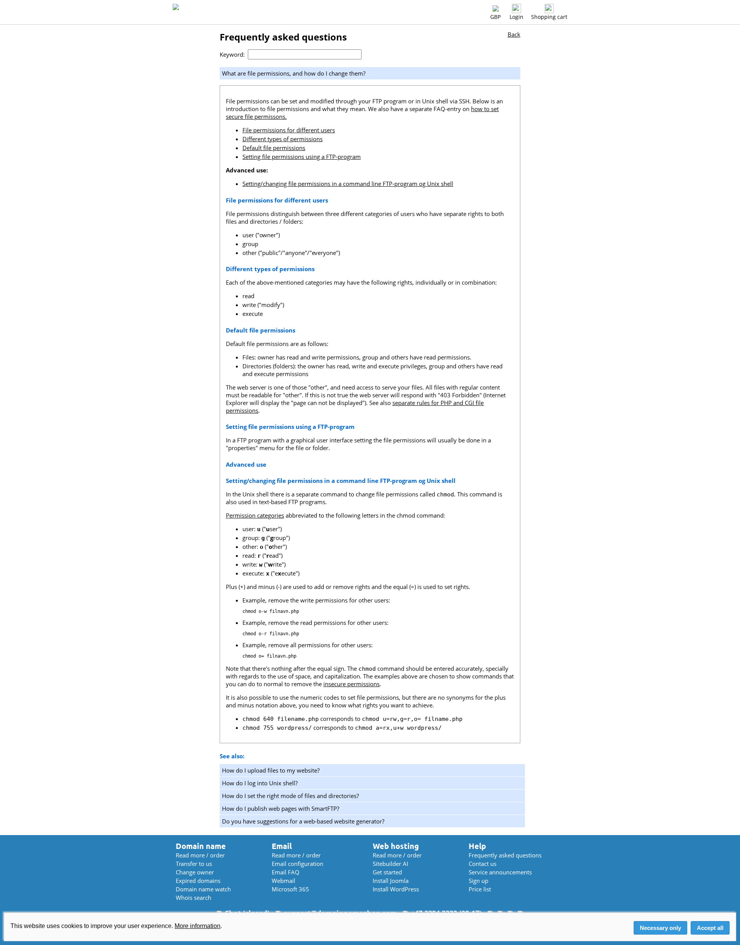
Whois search (193, 897)
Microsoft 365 (290, 889)
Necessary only (660, 928)
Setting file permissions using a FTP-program (301, 156)
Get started (387, 872)
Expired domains (198, 880)
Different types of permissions (282, 139)
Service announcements (500, 872)
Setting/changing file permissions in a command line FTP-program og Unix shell (347, 183)
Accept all (710, 928)
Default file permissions (273, 148)
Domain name (201, 846)
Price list (480, 889)
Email (282, 846)
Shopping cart (549, 16)
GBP (495, 16)
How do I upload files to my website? (271, 770)
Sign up (478, 880)
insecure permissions (351, 684)
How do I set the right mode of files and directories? (290, 796)
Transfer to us (194, 863)
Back (514, 34)
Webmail (283, 880)
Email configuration (297, 863)
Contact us (482, 863)
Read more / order (200, 855)
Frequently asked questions (505, 855)
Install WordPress (396, 889)
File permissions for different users (288, 130)
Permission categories (255, 515)
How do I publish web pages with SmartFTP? (280, 808)
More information (197, 926)
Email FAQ (285, 872)
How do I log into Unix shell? (260, 783)
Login (516, 16)
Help (477, 846)
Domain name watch (203, 889)
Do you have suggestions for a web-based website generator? (303, 821)
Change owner (195, 872)
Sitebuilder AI (390, 863)
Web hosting (396, 846)
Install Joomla (391, 880)
